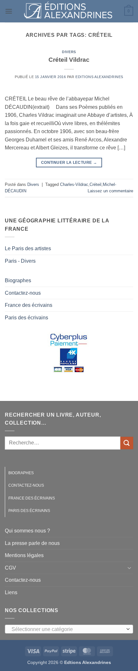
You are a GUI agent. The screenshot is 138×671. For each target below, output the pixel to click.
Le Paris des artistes (28, 248)
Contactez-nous (23, 293)
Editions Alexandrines (99, 77)
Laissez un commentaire (110, 190)
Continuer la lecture (69, 162)
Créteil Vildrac (69, 59)
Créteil (95, 184)
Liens (11, 592)
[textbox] (67, 629)
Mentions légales (24, 555)
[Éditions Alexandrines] (68, 11)
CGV (10, 568)
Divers (69, 52)
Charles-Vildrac (74, 184)
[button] (9, 11)
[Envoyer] (126, 443)
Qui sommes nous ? (27, 530)
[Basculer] (129, 567)
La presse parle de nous (32, 543)
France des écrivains (28, 305)
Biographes (18, 280)
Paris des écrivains (26, 317)
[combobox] (69, 629)
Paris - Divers (20, 261)
